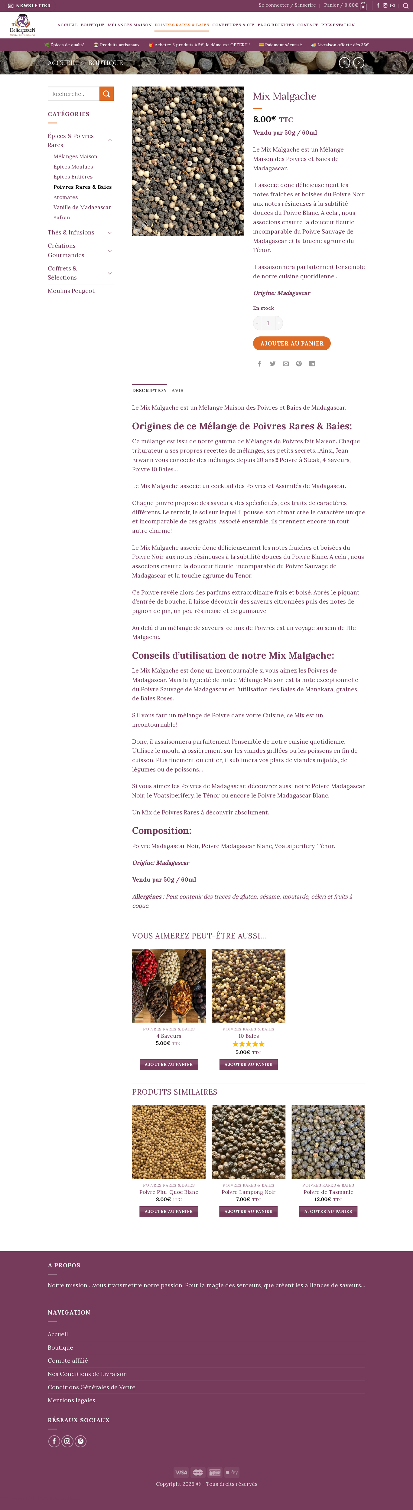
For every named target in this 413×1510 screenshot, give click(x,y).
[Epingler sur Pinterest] (299, 364)
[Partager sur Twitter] (273, 364)
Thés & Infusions (71, 232)
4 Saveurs (336, 459)
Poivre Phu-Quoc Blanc (168, 1192)
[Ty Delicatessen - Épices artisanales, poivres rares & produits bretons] (26, 25)
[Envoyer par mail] (286, 364)
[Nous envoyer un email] (392, 5)
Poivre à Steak (300, 459)
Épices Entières (73, 176)
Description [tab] (149, 390)
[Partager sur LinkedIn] (312, 364)
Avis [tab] (177, 390)
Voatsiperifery (173, 795)
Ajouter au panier (292, 343)
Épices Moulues (73, 166)
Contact (307, 25)
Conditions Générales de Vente (91, 1387)
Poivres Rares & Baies (181, 25)
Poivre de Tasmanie (328, 1192)
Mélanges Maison (129, 25)
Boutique (93, 25)
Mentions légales (71, 1400)
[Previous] (132, 1167)
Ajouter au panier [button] (169, 1064)
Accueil (67, 25)
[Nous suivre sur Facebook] (378, 5)
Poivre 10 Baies (153, 469)
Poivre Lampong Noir (248, 1192)
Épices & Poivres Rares (71, 140)
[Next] (364, 1167)
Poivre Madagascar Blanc (293, 795)
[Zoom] (141, 228)
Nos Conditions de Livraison (87, 1373)
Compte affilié (68, 1360)
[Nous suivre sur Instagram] (385, 5)
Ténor (211, 795)
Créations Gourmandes (66, 250)
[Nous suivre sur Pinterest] (81, 1441)
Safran (62, 217)
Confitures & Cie (233, 25)
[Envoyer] (106, 94)
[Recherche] (405, 6)
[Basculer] (110, 140)
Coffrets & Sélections (62, 273)
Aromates (66, 197)
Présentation (338, 25)
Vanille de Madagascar (82, 207)
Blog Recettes (276, 25)
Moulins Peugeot (71, 290)
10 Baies (249, 1036)
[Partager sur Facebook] (260, 364)
